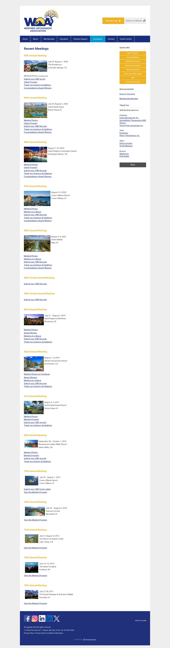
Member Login (112, 21)
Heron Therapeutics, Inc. (130, 136)
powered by (78, 639)
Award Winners (30, 333)
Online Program (30, 82)
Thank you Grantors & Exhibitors (38, 129)
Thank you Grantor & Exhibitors (37, 85)
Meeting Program (31, 419)
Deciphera (124, 133)
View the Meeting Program (35, 492)
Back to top (139, 620)
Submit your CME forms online (37, 489)
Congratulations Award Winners (38, 88)
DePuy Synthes (126, 143)
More (133, 165)
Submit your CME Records (35, 126)
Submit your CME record (34, 79)
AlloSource (124, 154)
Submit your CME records (35, 422)
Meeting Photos (31, 120)
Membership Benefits (129, 98)
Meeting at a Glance (32, 212)
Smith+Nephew (126, 146)
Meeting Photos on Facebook (37, 374)
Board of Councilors (127, 94)
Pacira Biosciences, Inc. (129, 118)
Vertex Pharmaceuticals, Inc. (131, 126)
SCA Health (124, 156)
